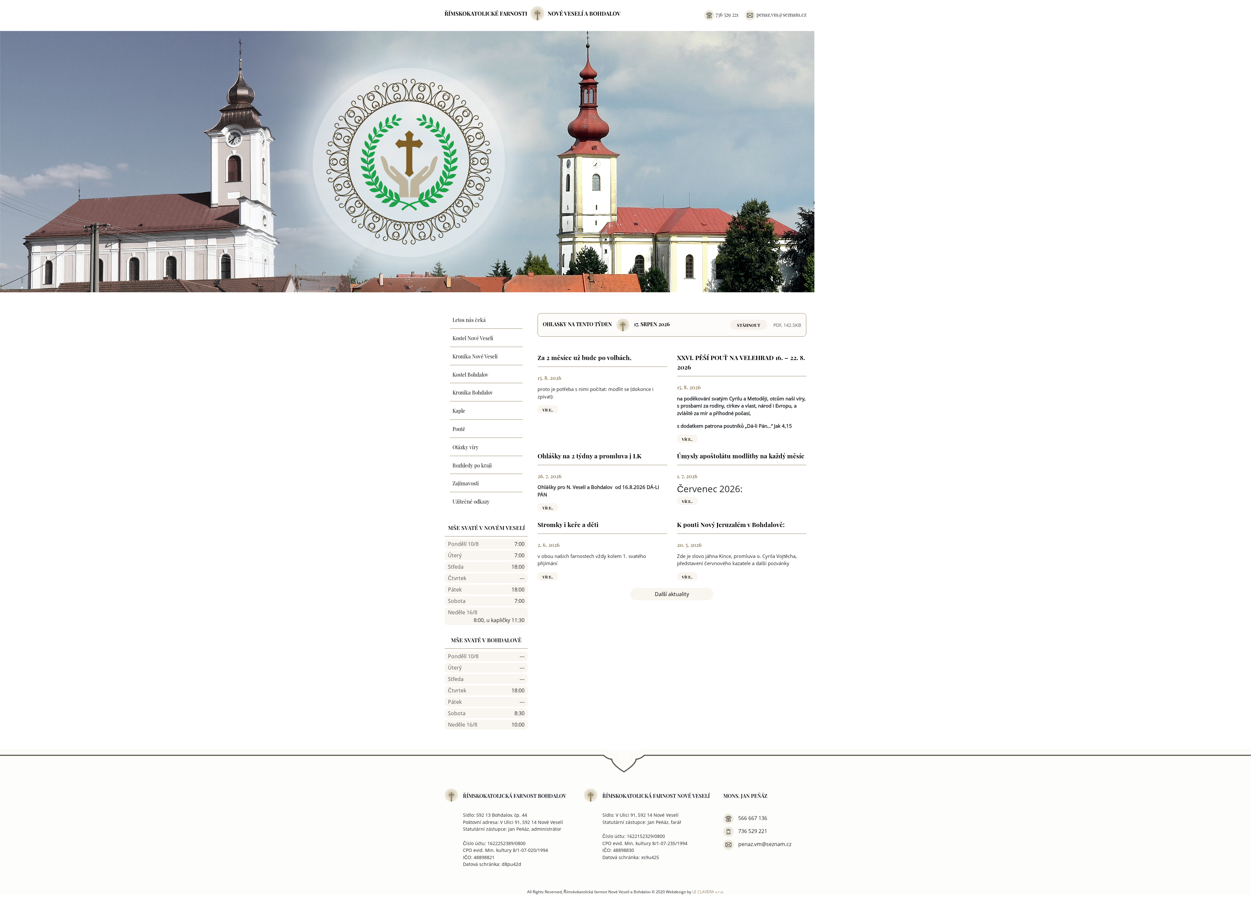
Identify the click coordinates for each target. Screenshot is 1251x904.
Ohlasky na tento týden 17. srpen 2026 (606, 323)
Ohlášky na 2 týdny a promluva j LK (589, 455)
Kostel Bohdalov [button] (470, 374)
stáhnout (748, 324)
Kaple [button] (459, 410)
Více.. (547, 409)
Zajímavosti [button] (466, 483)
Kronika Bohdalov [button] (473, 392)
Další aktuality (672, 594)
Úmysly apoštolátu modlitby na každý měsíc (740, 455)
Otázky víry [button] (466, 446)
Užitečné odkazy (471, 501)
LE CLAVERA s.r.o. (708, 891)
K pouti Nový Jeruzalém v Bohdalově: (731, 524)
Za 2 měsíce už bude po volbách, (584, 357)
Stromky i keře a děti (568, 524)
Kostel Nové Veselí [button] (473, 337)
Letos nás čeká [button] (469, 319)
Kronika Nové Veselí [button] (475, 356)
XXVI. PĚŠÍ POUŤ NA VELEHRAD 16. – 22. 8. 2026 (741, 361)
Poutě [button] (459, 428)
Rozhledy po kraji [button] (472, 465)
